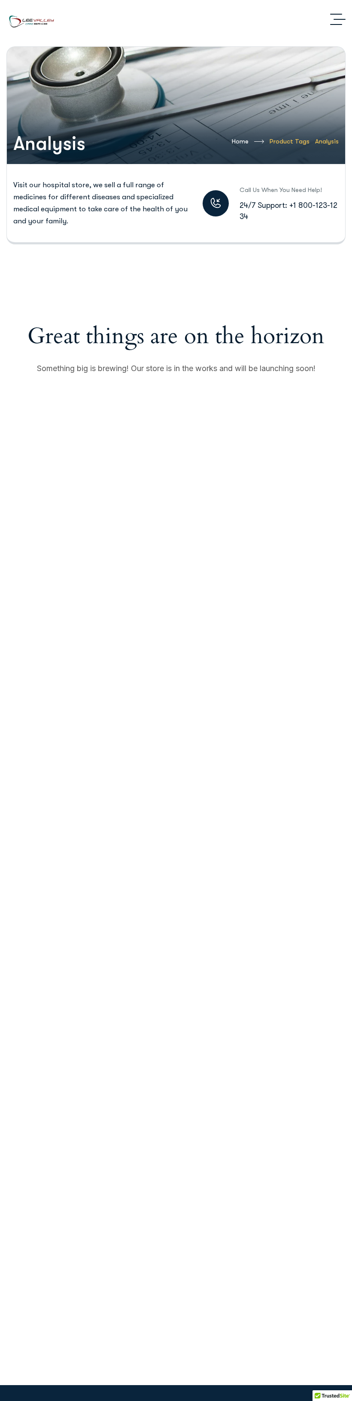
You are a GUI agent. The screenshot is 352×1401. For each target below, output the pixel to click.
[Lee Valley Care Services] (33, 19)
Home (240, 141)
